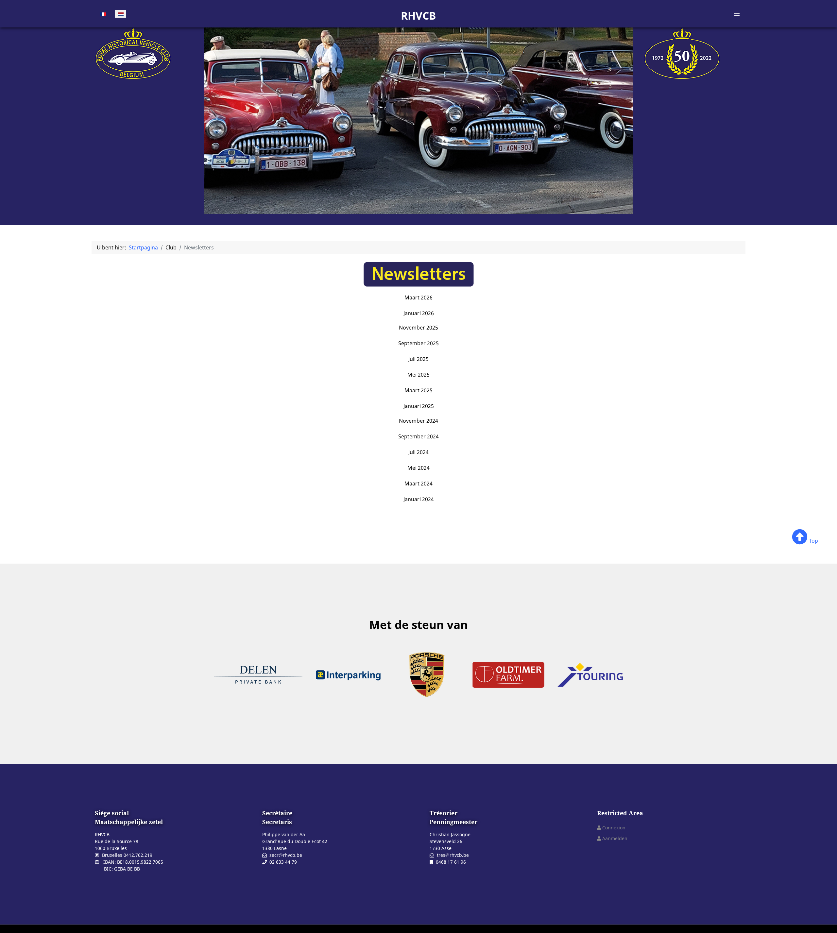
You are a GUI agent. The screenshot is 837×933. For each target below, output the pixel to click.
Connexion (613, 827)
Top (813, 540)
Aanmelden (614, 838)
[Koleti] (133, 52)
